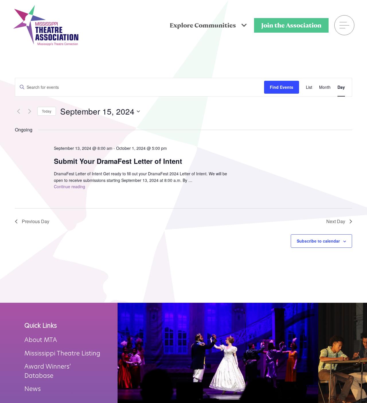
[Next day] (29, 111)
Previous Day (35, 221)
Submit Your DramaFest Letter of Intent (118, 161)
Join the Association (291, 25)
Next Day (335, 221)
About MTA (40, 340)
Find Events (281, 87)
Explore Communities (203, 25)
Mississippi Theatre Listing (62, 353)
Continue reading (69, 186)
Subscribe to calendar (318, 241)
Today (46, 111)
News (32, 389)
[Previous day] (18, 111)
